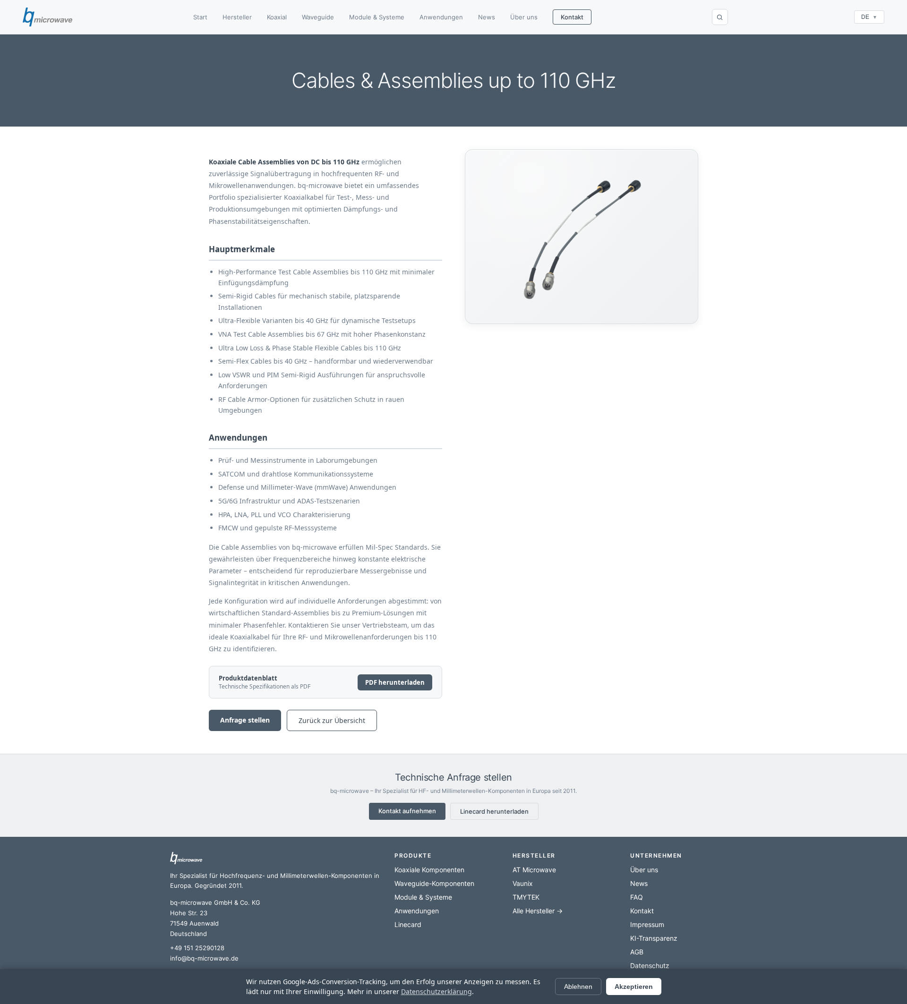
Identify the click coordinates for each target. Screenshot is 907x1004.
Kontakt (572, 17)
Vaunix (523, 883)
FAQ (636, 897)
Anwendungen (441, 17)
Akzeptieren (634, 986)
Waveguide (318, 17)
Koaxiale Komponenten (429, 870)
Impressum (647, 924)
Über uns (524, 17)
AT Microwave (534, 870)
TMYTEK (526, 897)
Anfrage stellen (245, 719)
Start (200, 17)
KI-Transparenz (653, 938)
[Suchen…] (720, 17)
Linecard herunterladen (494, 811)
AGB (636, 952)
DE (869, 17)
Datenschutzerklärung (436, 991)
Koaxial (277, 17)
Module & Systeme (376, 17)
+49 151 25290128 (197, 948)
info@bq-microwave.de (204, 958)
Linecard (407, 924)
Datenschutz (649, 965)
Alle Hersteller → (538, 911)
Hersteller (237, 17)
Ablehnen (578, 986)
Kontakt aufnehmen (407, 811)
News (486, 17)
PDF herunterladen (395, 682)
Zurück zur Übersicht (332, 720)
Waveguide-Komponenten (434, 883)
